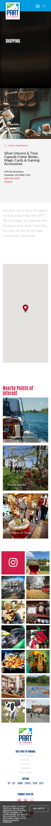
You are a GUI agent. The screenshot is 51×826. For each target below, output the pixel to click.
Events (28, 783)
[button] (25, 308)
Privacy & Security (11, 820)
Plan (35, 783)
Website (8, 182)
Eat (13, 783)
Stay (41, 783)
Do (9, 783)
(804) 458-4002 (12, 178)
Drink (20, 783)
